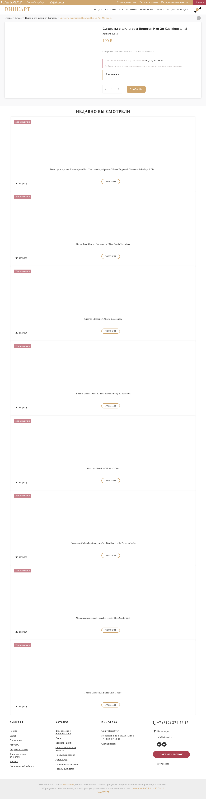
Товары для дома (65, 768)
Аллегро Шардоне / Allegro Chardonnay (103, 319)
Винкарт (17, 10)
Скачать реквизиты (126, 2)
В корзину (136, 89)
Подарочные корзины (67, 764)
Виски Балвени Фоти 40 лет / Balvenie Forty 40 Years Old (103, 393)
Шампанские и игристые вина (63, 732)
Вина (58, 738)
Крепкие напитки (64, 742)
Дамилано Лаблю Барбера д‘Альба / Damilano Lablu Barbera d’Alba (103, 543)
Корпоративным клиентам (174, 2)
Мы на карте (163, 731)
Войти (201, 2)
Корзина (14, 761)
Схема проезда (108, 744)
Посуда (13, 731)
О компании (128, 9)
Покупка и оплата (149, 2)
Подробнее (110, 181)
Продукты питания (65, 755)
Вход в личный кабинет (22, 766)
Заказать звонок (171, 754)
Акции (97, 9)
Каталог (111, 9)
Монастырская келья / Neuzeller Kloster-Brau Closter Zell (103, 618)
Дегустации (180, 9)
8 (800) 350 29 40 (154, 60)
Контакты (147, 9)
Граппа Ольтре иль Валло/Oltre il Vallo (103, 693)
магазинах (68, 784)
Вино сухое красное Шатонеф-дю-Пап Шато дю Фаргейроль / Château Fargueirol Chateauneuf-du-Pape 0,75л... (103, 169)
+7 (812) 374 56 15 (12, 2)
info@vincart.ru (57, 2)
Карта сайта (163, 764)
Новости (163, 9)
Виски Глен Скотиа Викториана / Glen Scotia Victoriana (103, 244)
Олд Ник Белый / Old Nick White (103, 468)
